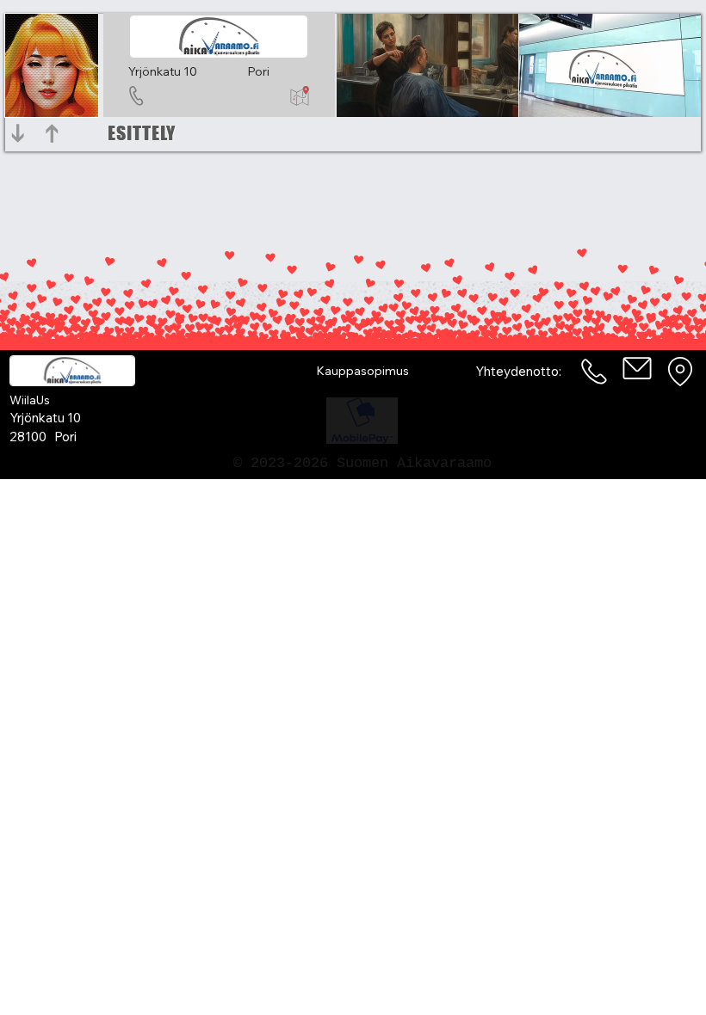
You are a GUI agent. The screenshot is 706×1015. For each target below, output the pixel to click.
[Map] (681, 371)
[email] (638, 368)
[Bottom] (18, 133)
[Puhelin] (595, 371)
